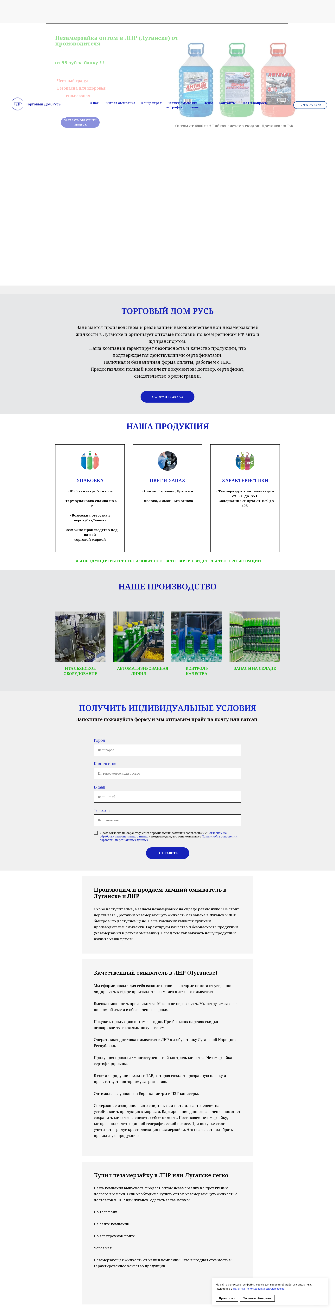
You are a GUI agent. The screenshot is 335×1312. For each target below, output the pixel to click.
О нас (94, 103)
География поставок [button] (181, 107)
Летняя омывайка (183, 103)
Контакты (227, 103)
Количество (105, 763)
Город (99, 740)
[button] (167, 397)
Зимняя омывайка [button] (119, 103)
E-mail (99, 787)
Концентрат (151, 103)
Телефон (102, 810)
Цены (208, 103)
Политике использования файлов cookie (258, 1288)
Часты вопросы (254, 103)
